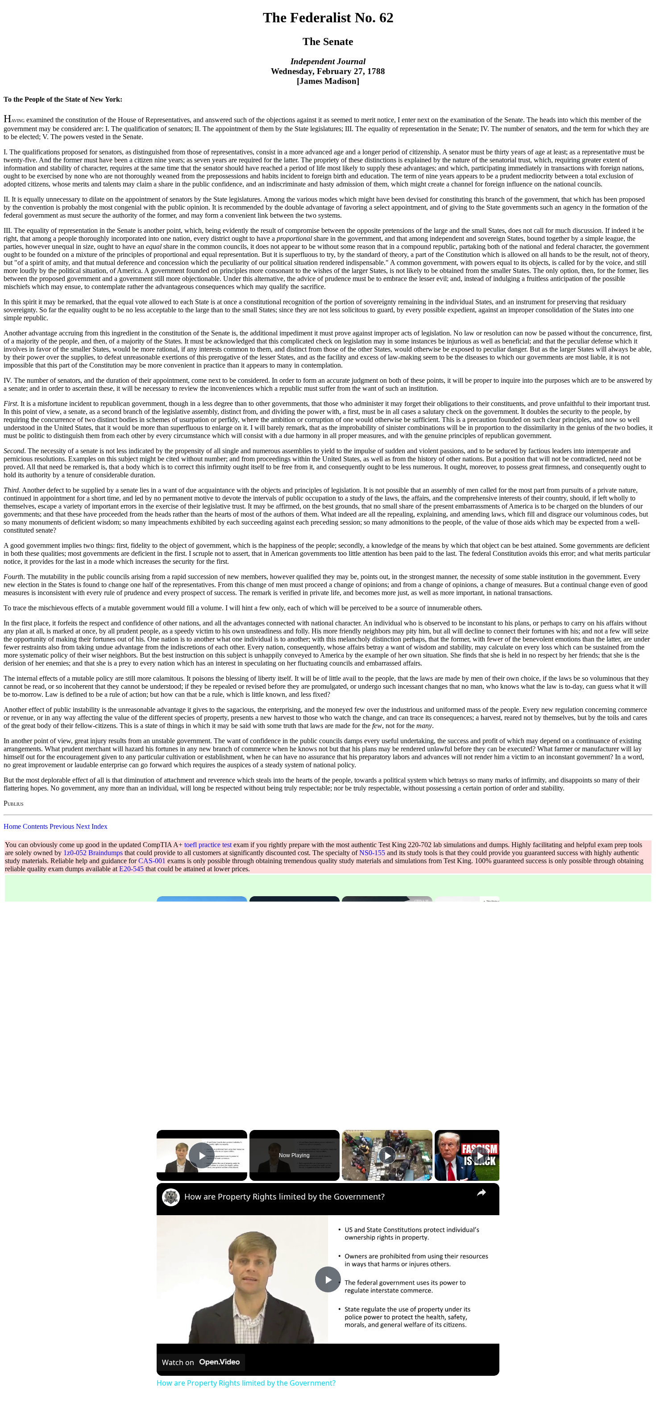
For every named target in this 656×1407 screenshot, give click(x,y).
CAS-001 (152, 861)
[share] (481, 1192)
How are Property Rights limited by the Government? (284, 1196)
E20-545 (131, 869)
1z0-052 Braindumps (93, 853)
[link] (171, 1197)
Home (12, 826)
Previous (62, 826)
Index (99, 826)
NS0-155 (372, 853)
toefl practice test (208, 844)
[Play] (387, 1155)
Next (83, 826)
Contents (35, 826)
